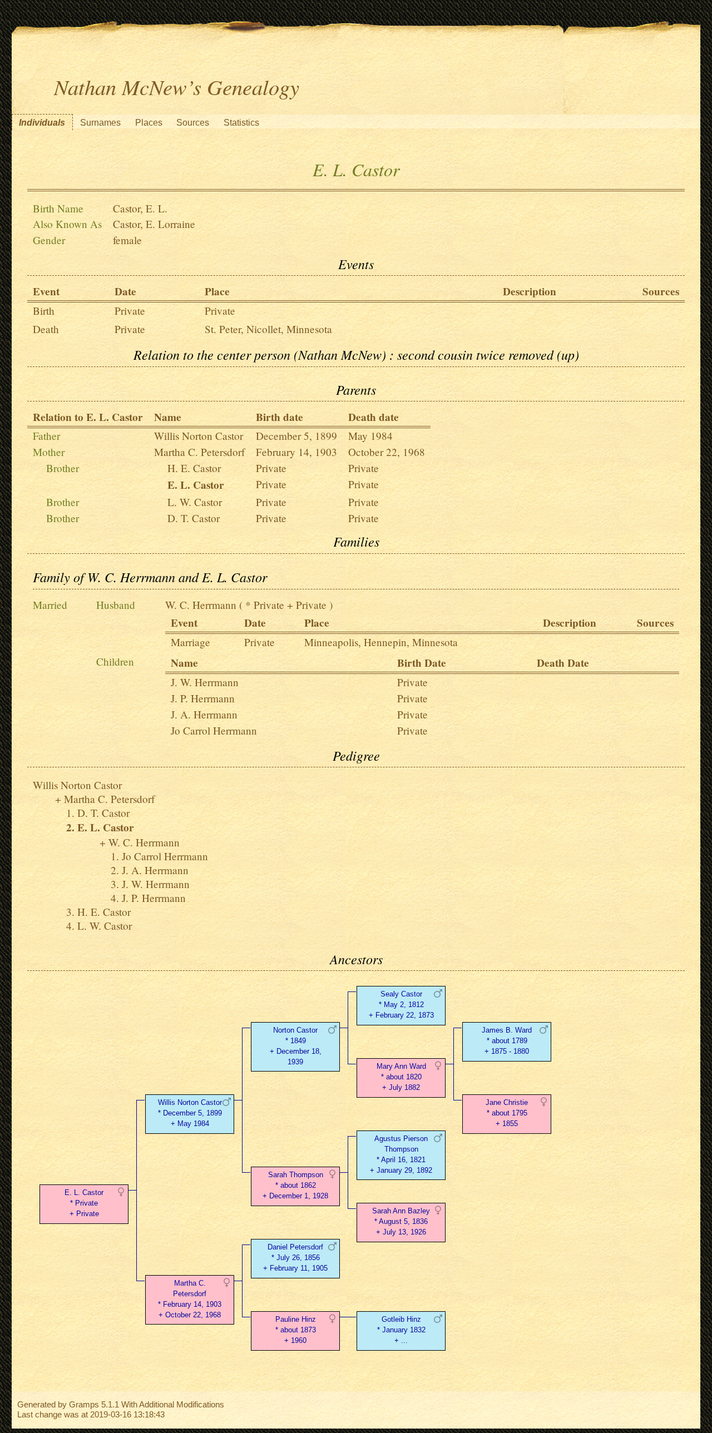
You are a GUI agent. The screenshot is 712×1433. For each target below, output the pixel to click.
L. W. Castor (194, 502)
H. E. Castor (194, 468)
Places (148, 122)
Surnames (100, 122)
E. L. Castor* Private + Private (84, 1203)
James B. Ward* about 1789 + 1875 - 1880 (507, 1040)
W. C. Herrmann (200, 605)
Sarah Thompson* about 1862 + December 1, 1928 (295, 1185)
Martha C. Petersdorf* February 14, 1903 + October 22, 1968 (189, 1298)
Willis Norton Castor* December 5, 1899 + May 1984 (190, 1113)
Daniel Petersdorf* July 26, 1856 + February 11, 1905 (295, 1257)
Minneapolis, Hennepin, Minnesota (381, 642)
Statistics (241, 122)
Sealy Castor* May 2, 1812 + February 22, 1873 (401, 1004)
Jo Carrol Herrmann (214, 730)
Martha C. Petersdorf (199, 452)
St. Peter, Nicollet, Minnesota (268, 329)
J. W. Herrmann (205, 682)
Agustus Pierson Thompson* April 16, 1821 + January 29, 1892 (401, 1154)
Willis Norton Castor (198, 436)
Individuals (42, 122)
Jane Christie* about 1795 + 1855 (507, 1113)
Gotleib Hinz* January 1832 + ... (401, 1330)
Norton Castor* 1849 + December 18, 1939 (296, 1045)
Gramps (84, 1404)
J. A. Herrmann (204, 714)
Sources (192, 122)
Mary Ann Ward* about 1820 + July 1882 (401, 1077)
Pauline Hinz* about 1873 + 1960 (295, 1330)
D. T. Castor (193, 518)
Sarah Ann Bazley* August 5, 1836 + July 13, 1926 (401, 1221)
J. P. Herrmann (203, 698)
